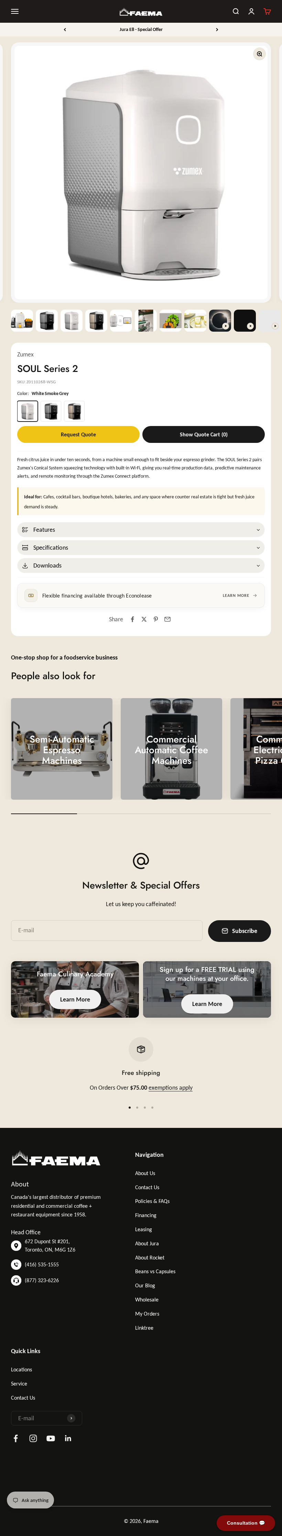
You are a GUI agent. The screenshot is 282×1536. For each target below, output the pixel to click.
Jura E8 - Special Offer (141, 29)
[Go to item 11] (270, 321)
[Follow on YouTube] (50, 1438)
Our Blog (145, 1285)
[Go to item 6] (146, 321)
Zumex (25, 354)
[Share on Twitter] (144, 619)
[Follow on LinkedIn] (68, 1438)
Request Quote (78, 434)
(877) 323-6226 (42, 1280)
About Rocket (149, 1257)
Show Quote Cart (204, 434)
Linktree (144, 1328)
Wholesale (147, 1299)
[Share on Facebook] (132, 619)
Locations (21, 1369)
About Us (145, 1173)
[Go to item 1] (22, 321)
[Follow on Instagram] (33, 1438)
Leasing (143, 1229)
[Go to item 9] (220, 321)
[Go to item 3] (72, 321)
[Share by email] (167, 619)
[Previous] (65, 29)
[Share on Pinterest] (156, 619)
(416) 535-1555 (42, 1264)
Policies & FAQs (152, 1201)
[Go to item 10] (245, 321)
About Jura (147, 1243)
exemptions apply (171, 1087)
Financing (145, 1215)
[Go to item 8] (195, 321)
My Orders (147, 1313)
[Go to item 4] (96, 321)
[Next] (217, 29)
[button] (141, 529)
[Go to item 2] (47, 321)
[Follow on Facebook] (15, 1438)
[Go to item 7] (171, 321)
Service (19, 1383)
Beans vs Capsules (155, 1271)
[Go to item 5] (121, 321)
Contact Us (147, 1187)
